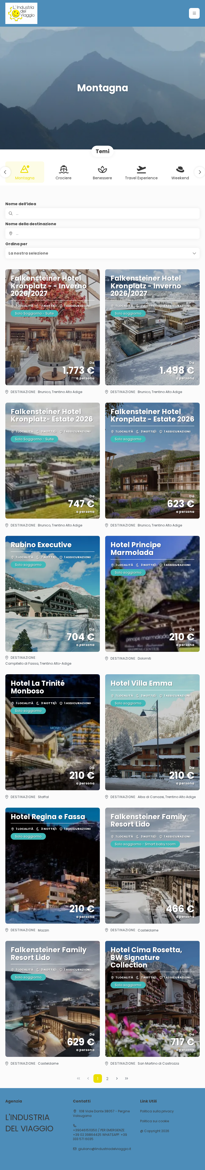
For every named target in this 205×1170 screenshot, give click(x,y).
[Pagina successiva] (117, 1078)
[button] (194, 13)
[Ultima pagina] (126, 1078)
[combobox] (102, 233)
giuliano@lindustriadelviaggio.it (104, 1149)
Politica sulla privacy (157, 1111)
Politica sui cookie (154, 1121)
